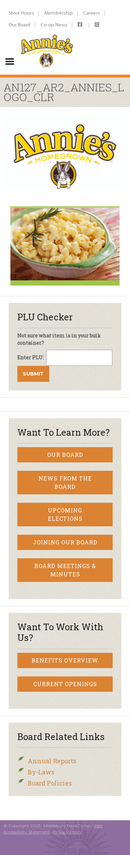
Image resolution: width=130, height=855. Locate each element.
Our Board (19, 24)
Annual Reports (52, 761)
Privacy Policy (67, 832)
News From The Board (65, 482)
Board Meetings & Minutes (65, 570)
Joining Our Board (65, 542)
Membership (58, 12)
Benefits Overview (65, 660)
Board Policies (50, 783)
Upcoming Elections (65, 514)
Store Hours (21, 12)
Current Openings (65, 684)
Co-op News (54, 24)
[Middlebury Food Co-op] (47, 37)
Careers (91, 12)
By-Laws (41, 772)
